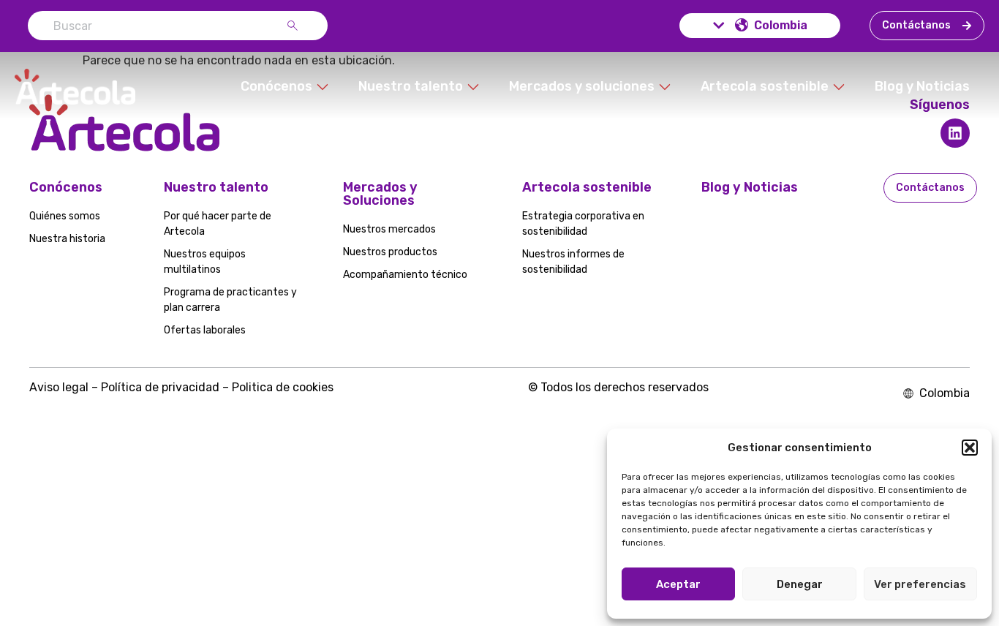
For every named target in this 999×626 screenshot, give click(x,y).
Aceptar (678, 584)
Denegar (800, 584)
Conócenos (65, 187)
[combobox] (157, 26)
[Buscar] (295, 26)
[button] (969, 447)
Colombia (780, 25)
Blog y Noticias (749, 187)
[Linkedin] (955, 133)
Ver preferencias (920, 584)
